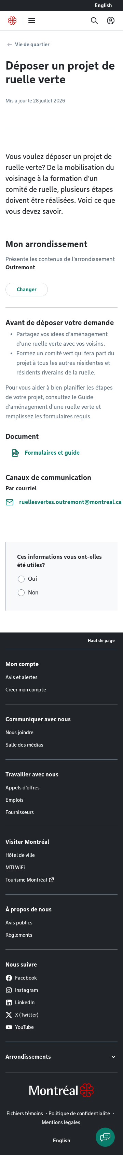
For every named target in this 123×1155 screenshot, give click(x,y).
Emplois (14, 800)
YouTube (24, 1027)
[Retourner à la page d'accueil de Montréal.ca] (12, 20)
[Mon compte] (111, 20)
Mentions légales (61, 1122)
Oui (32, 579)
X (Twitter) (27, 1015)
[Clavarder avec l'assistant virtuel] (105, 1137)
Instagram (26, 990)
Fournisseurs (19, 812)
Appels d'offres (22, 787)
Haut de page (101, 640)
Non (33, 592)
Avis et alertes (21, 677)
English (103, 5)
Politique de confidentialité (79, 1113)
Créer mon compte (25, 689)
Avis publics (18, 922)
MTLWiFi (15, 867)
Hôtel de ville (20, 855)
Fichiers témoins (24, 1113)
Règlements (18, 935)
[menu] (32, 20)
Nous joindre (19, 732)
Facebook (26, 978)
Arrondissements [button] (28, 1057)
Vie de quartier (32, 44)
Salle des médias (24, 745)
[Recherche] (94, 20)
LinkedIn (25, 1002)
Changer (27, 289)
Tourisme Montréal (26, 880)
